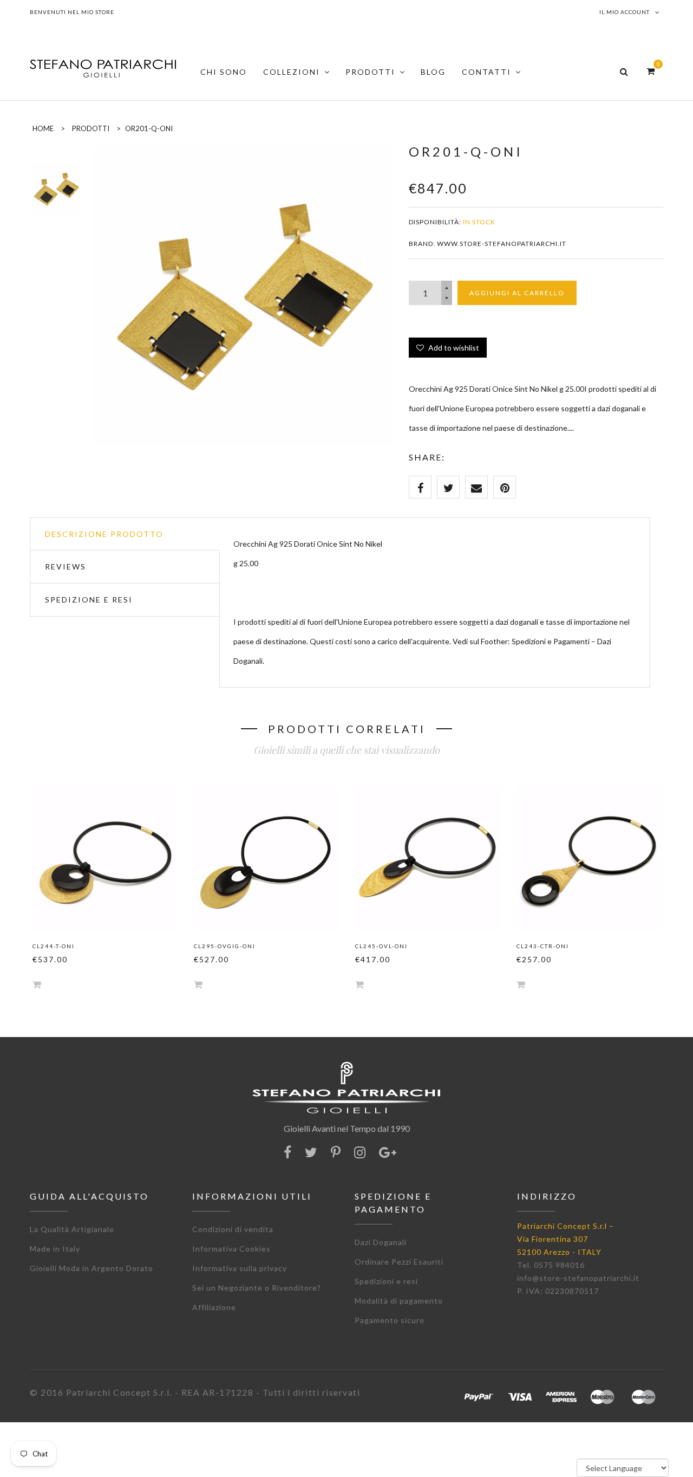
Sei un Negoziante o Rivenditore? (256, 1287)
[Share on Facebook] (420, 487)
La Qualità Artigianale (72, 1229)
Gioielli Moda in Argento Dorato (91, 1268)
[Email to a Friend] (476, 487)
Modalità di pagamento (399, 1300)
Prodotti (90, 128)
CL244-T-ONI (53, 946)
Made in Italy (55, 1248)
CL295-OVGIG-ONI (225, 946)
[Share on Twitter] (448, 487)
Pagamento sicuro (389, 1320)
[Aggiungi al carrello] (36, 984)
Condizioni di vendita (232, 1229)
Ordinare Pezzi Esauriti (399, 1261)
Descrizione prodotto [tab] (104, 534)
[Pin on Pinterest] (504, 487)
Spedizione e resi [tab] (89, 599)
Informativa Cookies (231, 1248)
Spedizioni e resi (386, 1281)
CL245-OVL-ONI (381, 946)
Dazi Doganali (381, 1242)
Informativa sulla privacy (239, 1268)
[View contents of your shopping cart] (650, 71)
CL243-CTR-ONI (543, 946)
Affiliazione (214, 1307)
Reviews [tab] (65, 566)
